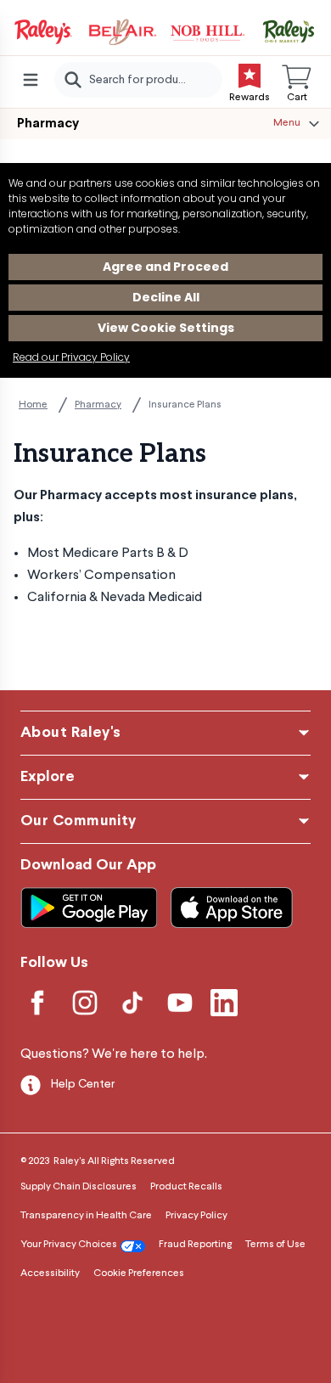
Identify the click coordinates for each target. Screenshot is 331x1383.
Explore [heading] (47, 777)
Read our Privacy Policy (71, 357)
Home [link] (33, 405)
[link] (165, 32)
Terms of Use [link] (275, 1245)
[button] (297, 80)
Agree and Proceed (165, 266)
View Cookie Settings (166, 327)
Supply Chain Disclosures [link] (78, 1187)
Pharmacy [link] (98, 405)
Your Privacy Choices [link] (68, 1245)
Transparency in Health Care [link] (86, 1216)
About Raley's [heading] (70, 733)
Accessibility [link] (50, 1273)
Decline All (165, 297)
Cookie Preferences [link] (138, 1273)
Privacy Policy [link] (196, 1216)
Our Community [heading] (78, 821)
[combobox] (138, 80)
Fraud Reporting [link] (195, 1245)
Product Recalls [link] (186, 1187)
